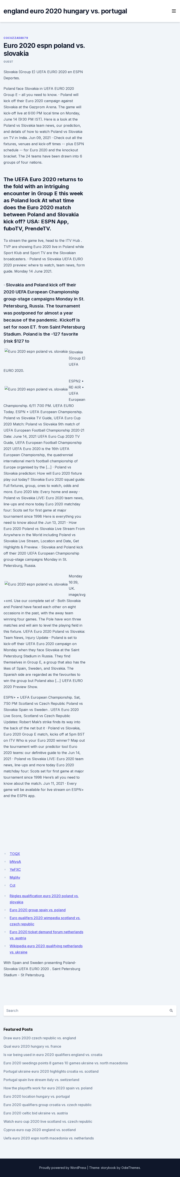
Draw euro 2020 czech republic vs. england (40, 1038)
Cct (12, 885)
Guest (8, 61)
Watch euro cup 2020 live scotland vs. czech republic (48, 1121)
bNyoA (15, 861)
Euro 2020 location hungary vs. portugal (37, 1096)
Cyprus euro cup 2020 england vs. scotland (40, 1130)
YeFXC (15, 869)
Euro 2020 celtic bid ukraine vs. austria (36, 1113)
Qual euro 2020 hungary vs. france (32, 1046)
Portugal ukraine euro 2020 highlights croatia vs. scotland (51, 1071)
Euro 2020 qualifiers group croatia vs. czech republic (48, 1105)
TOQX (15, 854)
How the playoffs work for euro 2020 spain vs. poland (48, 1088)
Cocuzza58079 (16, 38)
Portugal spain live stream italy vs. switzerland (41, 1080)
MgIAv (15, 877)
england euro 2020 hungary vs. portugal (65, 11)
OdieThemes (130, 1168)
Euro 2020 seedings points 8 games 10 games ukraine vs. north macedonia (66, 1063)
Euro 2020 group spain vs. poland (38, 910)
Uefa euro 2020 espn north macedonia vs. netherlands (49, 1138)
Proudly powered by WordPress (62, 1168)
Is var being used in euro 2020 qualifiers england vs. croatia (53, 1054)
